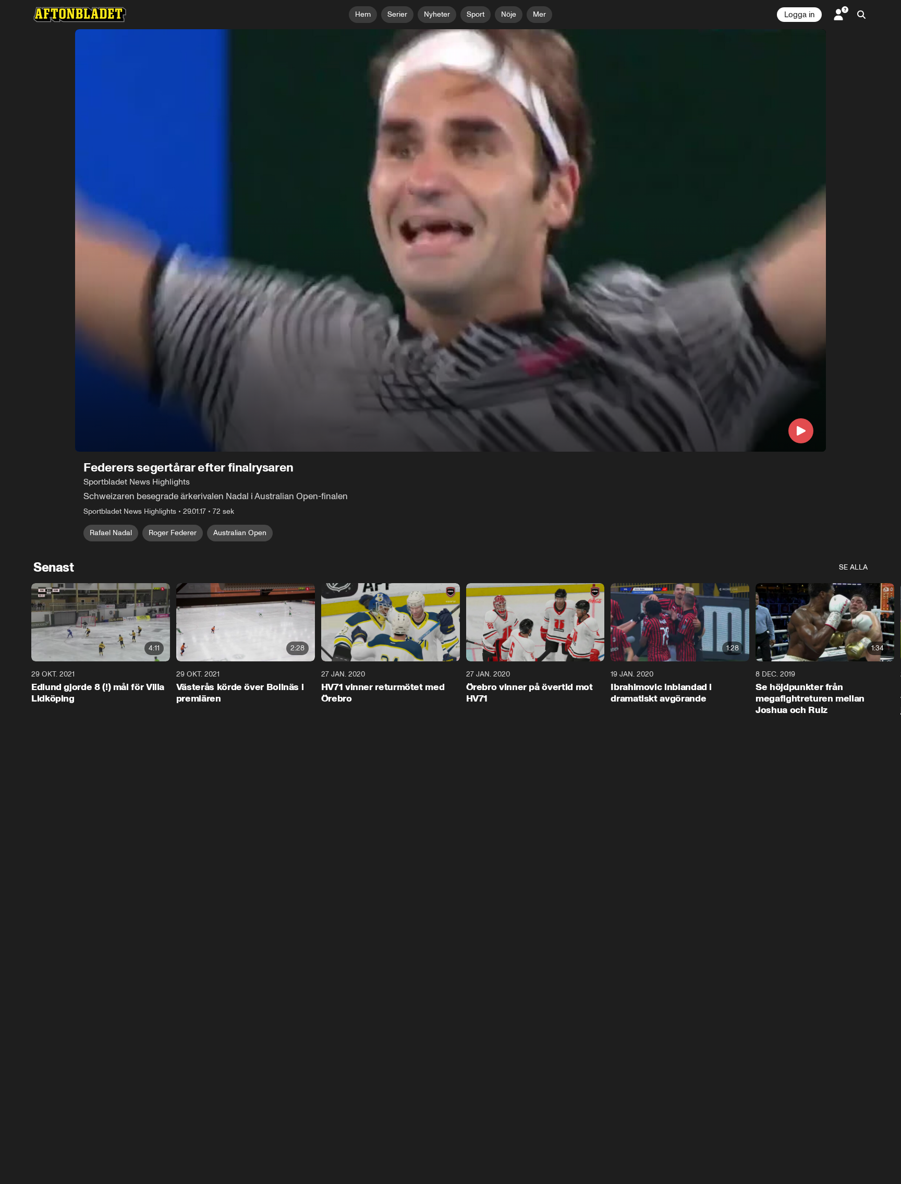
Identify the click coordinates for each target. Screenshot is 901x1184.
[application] (450, 240)
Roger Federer (173, 532)
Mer (539, 14)
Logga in (799, 14)
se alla (853, 567)
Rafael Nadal (111, 532)
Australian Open (239, 532)
